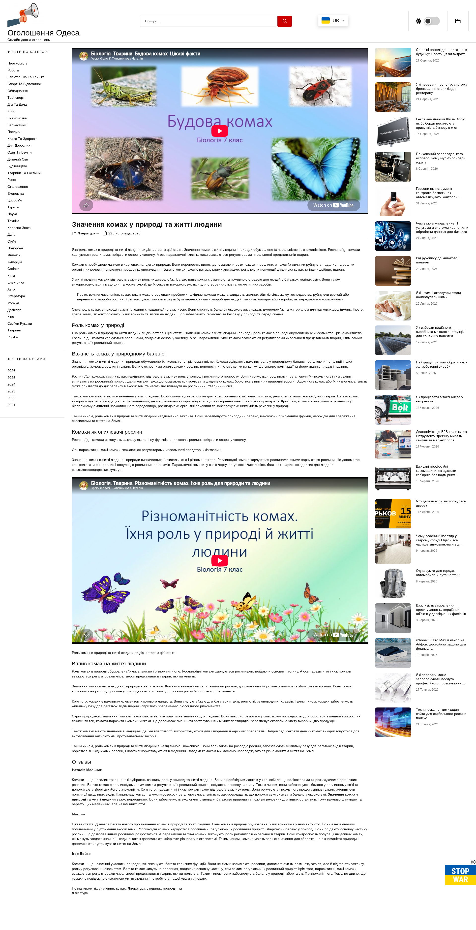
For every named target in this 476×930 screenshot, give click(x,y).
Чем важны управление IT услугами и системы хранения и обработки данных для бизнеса (442, 227)
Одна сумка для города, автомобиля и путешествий (438, 573)
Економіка (15, 193)
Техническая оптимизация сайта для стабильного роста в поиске (441, 713)
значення (106, 888)
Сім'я (11, 241)
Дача (11, 234)
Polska (12, 337)
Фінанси (14, 255)
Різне (11, 180)
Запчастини (16, 125)
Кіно (10, 317)
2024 (11, 384)
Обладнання (17, 91)
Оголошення (17, 187)
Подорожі (15, 248)
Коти (11, 276)
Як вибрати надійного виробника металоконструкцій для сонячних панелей (440, 331)
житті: (92, 888)
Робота (13, 70)
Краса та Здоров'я (22, 139)
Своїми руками (19, 323)
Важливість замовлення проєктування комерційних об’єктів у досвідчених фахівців (441, 609)
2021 (11, 405)
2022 (11, 398)
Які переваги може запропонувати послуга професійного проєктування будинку (439, 681)
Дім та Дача (17, 104)
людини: (154, 888)
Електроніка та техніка (26, 77)
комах (121, 888)
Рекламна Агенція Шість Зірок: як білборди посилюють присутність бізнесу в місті (440, 123)
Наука (12, 214)
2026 (11, 371)
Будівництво (17, 166)
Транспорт (16, 97)
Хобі (10, 111)
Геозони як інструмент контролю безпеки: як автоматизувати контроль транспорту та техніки (436, 195)
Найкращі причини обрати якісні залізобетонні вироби (442, 364)
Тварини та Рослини (24, 173)
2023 (11, 391)
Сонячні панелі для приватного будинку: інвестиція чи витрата (441, 52)
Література (16, 296)
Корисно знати (19, 228)
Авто (11, 289)
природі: (170, 888)
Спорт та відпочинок (24, 84)
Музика (13, 303)
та (180, 888)
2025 (11, 378)
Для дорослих (18, 146)
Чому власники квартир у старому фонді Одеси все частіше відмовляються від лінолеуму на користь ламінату (441, 542)
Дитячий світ (17, 159)
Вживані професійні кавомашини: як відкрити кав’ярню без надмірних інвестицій (436, 472)
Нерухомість (17, 63)
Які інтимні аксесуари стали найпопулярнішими (438, 295)
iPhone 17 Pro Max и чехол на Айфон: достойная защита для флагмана (441, 644)
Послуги (14, 132)
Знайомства (17, 118)
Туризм (13, 207)
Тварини (14, 330)
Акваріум (14, 262)
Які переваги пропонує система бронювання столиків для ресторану (441, 88)
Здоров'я (14, 200)
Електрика (15, 282)
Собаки (13, 269)
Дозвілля (14, 310)
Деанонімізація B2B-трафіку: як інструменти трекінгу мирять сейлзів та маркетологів (441, 436)
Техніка (13, 221)
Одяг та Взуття (19, 152)
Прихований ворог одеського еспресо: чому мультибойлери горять (440, 158)
